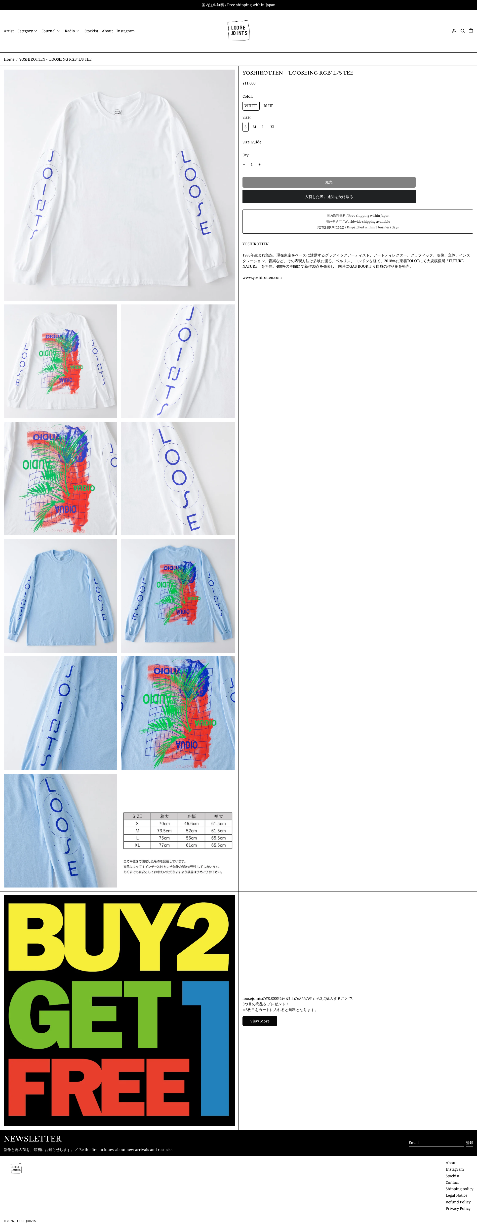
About (451, 1162)
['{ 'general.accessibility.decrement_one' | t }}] (243, 164)
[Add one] (259, 164)
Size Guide (251, 141)
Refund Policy (458, 1201)
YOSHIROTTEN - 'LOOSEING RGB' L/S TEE (55, 59)
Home (9, 59)
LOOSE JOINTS (25, 1221)
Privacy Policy (458, 1208)
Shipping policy (459, 1188)
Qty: (245, 154)
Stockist (452, 1175)
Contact (452, 1182)
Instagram (455, 1169)
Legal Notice (456, 1195)
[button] (462, 30)
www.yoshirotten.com (262, 277)
